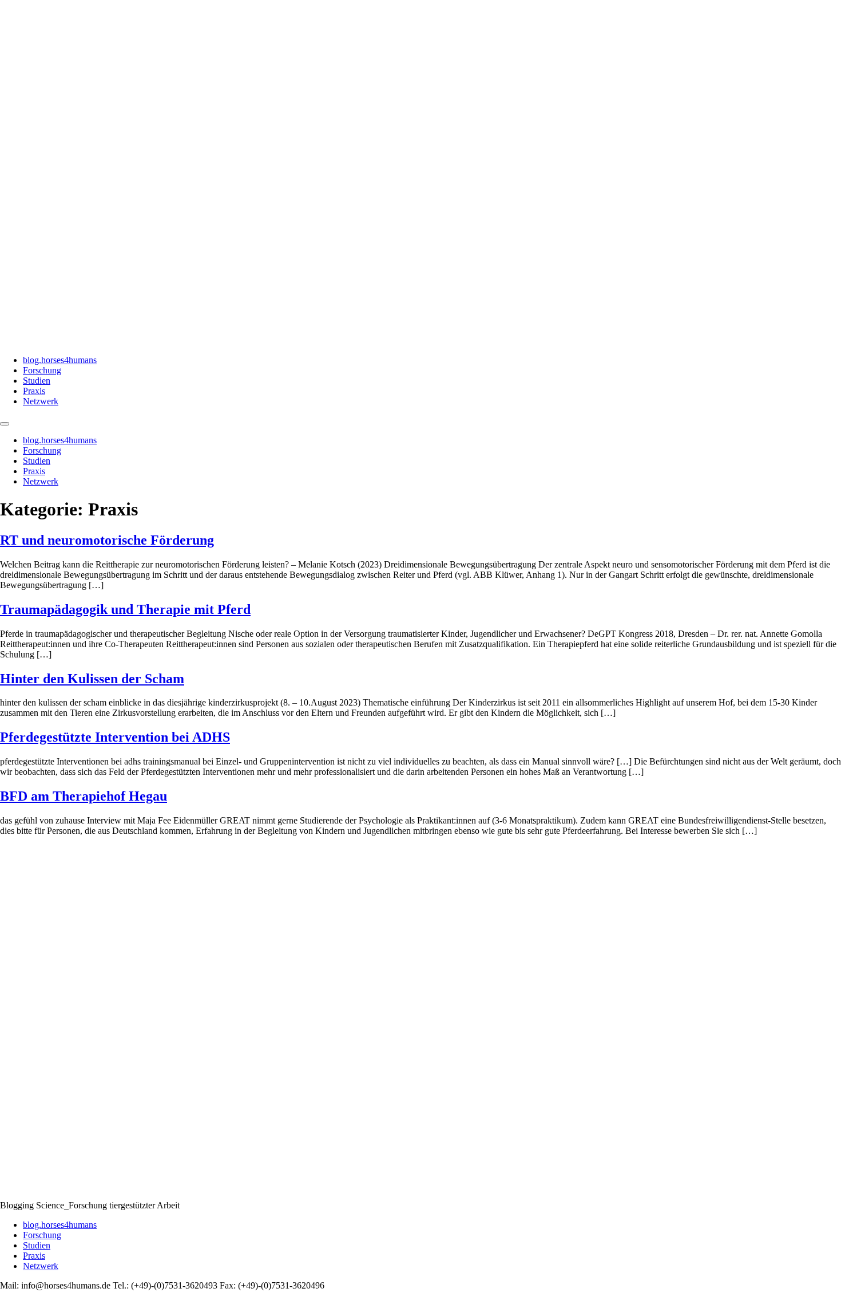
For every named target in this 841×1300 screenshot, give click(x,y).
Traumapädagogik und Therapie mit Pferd (125, 609)
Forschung (42, 370)
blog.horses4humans (60, 360)
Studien (36, 380)
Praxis (34, 391)
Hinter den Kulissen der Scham (92, 678)
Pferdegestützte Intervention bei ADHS (115, 737)
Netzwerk (40, 401)
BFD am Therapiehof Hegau (83, 796)
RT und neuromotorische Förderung (107, 540)
